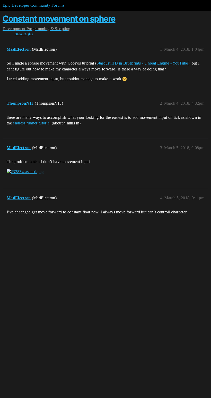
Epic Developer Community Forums (33, 5)
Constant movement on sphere (59, 19)
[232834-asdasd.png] (25, 172)
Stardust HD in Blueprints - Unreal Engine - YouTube (142, 63)
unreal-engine (24, 33)
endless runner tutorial (31, 123)
